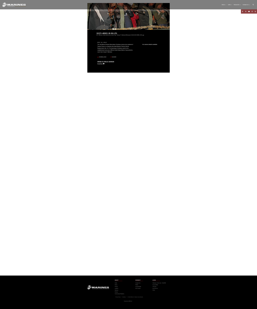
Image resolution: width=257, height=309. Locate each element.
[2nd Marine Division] (14, 4)
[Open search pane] (253, 4)
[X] (245, 11)
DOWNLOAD (102, 57)
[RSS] (255, 11)
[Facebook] (242, 11)
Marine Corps (98, 287)
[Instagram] (252, 11)
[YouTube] (249, 11)
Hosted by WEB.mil (128, 301)
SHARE (114, 57)
